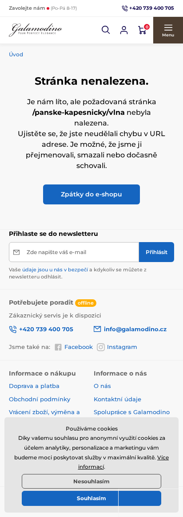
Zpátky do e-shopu (91, 194)
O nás (102, 385)
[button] (106, 30)
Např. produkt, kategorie (66, 45)
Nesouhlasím (91, 481)
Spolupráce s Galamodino (132, 411)
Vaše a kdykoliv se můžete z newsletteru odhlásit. (78, 272)
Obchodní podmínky (39, 399)
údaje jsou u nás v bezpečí (55, 269)
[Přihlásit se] (124, 30)
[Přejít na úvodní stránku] (35, 30)
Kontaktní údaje (117, 399)
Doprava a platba (34, 385)
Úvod (16, 54)
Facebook (78, 346)
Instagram (122, 346)
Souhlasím (91, 498)
